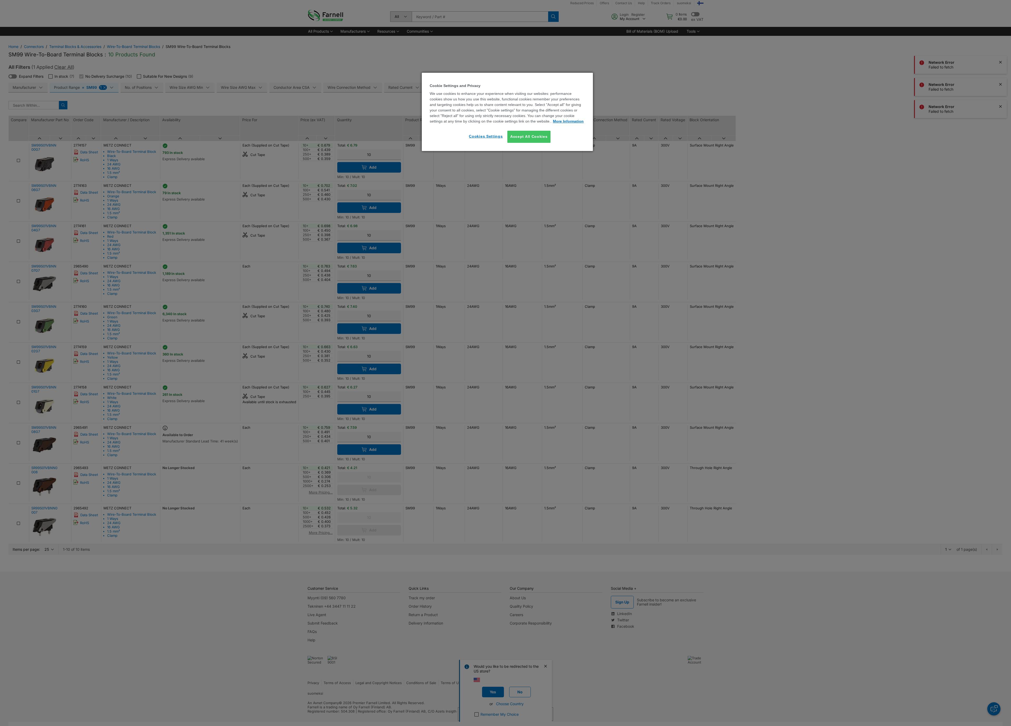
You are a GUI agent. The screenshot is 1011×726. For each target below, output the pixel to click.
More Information (568, 121)
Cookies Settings (486, 136)
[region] (507, 112)
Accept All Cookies (529, 136)
